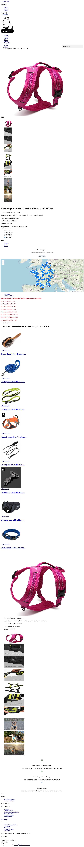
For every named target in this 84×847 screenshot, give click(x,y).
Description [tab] (7, 294)
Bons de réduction (8, 829)
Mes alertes (7, 830)
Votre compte (4, 819)
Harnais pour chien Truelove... (13, 437)
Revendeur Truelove (9, 799)
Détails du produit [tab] (8, 295)
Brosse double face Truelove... (13, 354)
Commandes (7, 826)
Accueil (6, 35)
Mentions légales (8, 810)
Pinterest (6, 246)
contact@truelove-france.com (22, 845)
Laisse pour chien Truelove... (13, 382)
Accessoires (7, 43)
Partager (6, 243)
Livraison (6, 809)
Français (6, 7)
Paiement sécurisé (8, 813)
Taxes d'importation (9, 815)
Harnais (6, 37)
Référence (3, 322)
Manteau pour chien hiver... (12, 520)
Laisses (6, 38)
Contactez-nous (5, 1)
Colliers (6, 40)
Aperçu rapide (5, 350)
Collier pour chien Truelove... (13, 548)
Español (6, 8)
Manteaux (6, 41)
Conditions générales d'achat (11, 812)
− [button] (3, 264)
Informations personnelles (10, 825)
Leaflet (68, 291)
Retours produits (8, 816)
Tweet (5, 244)
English (6, 10)
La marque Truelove (9, 800)
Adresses (6, 827)
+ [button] (3, 261)
